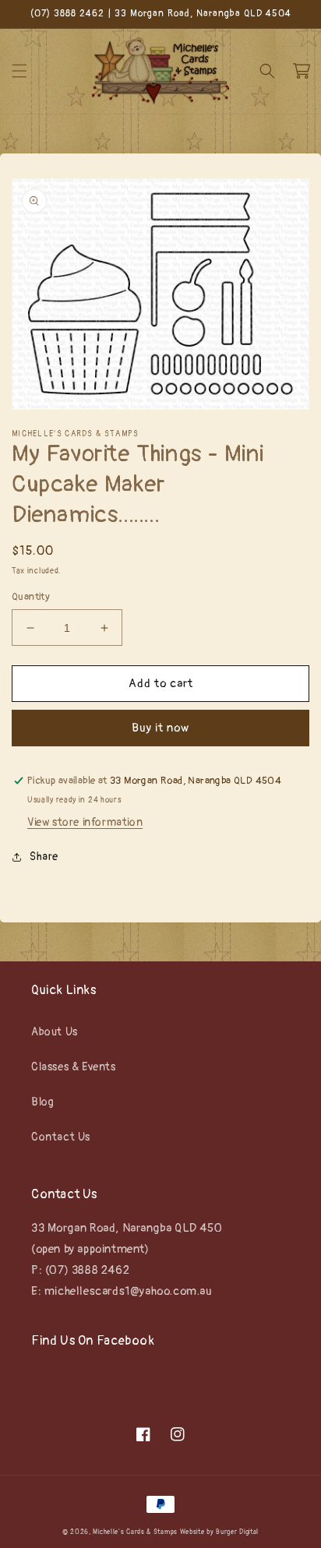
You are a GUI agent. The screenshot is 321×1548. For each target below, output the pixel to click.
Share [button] (44, 856)
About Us (54, 1031)
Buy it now (160, 728)
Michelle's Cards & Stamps (135, 1532)
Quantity (31, 597)
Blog (42, 1102)
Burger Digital (237, 1532)
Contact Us (60, 1137)
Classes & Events (73, 1067)
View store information (85, 822)
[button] (19, 71)
